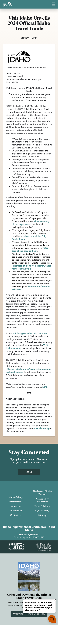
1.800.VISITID (37, 537)
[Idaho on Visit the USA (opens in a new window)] (43, 547)
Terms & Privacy (42, 506)
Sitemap (42, 514)
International (15, 501)
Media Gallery (16, 497)
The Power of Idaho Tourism (42, 493)
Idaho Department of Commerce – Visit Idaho (29, 529)
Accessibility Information (42, 500)
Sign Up (29, 471)
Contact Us (15, 514)
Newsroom (16, 506)
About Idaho (16, 510)
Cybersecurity (42, 510)
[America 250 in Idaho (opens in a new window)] (16, 547)
